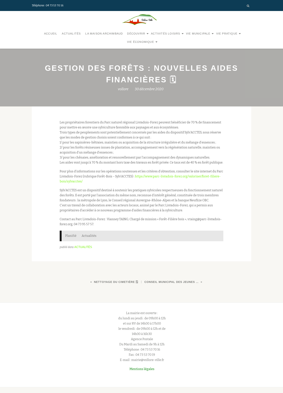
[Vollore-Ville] (140, 19)
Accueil (50, 33)
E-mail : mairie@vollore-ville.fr (142, 360)
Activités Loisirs (165, 33)
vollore (123, 89)
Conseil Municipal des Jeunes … (171, 282)
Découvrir (136, 33)
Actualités (71, 33)
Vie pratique (226, 33)
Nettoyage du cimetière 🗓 (116, 282)
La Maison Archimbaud (104, 33)
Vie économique (140, 41)
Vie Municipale (198, 33)
